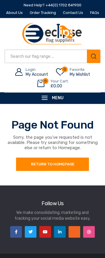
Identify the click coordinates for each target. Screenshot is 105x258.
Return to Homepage (52, 164)
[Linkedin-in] (60, 232)
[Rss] (74, 232)
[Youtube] (45, 232)
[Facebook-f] (16, 232)
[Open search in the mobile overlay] (52, 56)
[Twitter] (30, 232)
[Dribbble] (89, 232)
